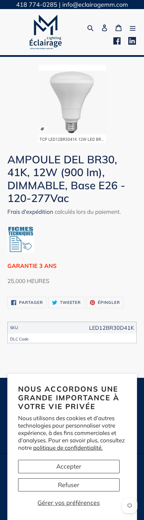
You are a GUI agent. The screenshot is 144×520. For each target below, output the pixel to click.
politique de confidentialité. (68, 447)
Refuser (68, 485)
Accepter (68, 466)
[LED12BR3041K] (20, 250)
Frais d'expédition (30, 211)
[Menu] (133, 27)
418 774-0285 (36, 4)
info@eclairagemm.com (95, 4)
